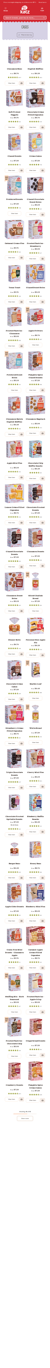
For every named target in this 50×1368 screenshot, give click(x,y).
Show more (25, 1118)
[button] (5, 10)
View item (11, 83)
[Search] (44, 17)
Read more (43, 2)
